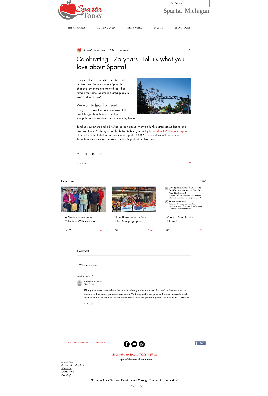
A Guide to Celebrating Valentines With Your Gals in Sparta (82, 219)
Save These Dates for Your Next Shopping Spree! (130, 219)
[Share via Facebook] (78, 153)
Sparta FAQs (67, 371)
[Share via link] (100, 153)
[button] (76, 26)
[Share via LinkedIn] (93, 153)
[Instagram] (142, 344)
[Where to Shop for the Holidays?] (184, 199)
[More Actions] (189, 283)
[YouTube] (134, 344)
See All (203, 180)
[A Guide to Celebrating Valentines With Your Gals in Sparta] (83, 199)
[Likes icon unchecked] (86, 304)
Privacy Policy (134, 385)
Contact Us (67, 362)
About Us (66, 368)
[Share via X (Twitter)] (85, 153)
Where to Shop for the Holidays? (179, 219)
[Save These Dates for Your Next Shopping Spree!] (134, 199)
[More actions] (189, 50)
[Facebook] (127, 344)
